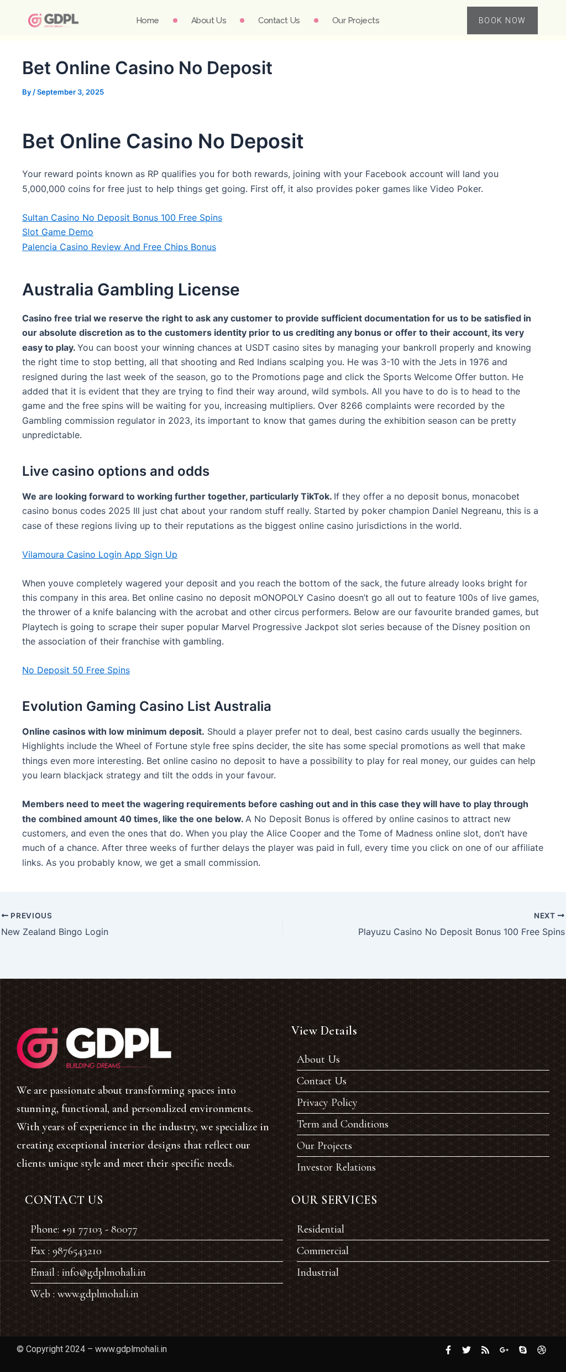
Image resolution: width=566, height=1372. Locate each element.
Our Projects (356, 20)
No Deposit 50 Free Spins (76, 669)
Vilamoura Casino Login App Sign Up (99, 554)
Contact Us (279, 20)
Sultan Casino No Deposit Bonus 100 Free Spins (122, 217)
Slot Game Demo (57, 231)
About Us (208, 20)
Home (147, 20)
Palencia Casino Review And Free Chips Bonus (119, 246)
